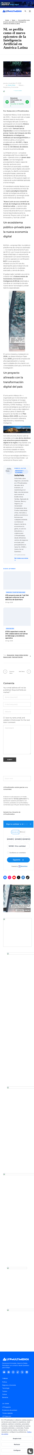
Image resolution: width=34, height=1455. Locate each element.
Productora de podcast (9, 1410)
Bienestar (5, 1397)
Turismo (4, 1391)
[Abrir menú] (30, 11)
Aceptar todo (17, 1438)
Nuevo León (7, 657)
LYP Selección (6, 1416)
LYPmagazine (6, 1407)
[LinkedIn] (23, 877)
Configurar (17, 1450)
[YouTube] (14, 877)
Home (7, 20)
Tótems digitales (7, 1413)
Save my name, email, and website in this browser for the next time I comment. (16, 720)
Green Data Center (21, 655)
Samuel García (17, 657)
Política (4, 1382)
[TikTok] (27, 877)
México (21, 85)
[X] (18, 877)
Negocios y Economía (10, 87)
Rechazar (17, 1444)
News (13, 20)
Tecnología (5, 1388)
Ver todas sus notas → (21, 559)
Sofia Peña (11, 85)
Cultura (4, 1394)
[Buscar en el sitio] (25, 11)
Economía (10, 655)
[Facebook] (5, 877)
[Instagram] (9, 877)
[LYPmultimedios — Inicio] (12, 11)
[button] (17, 102)
